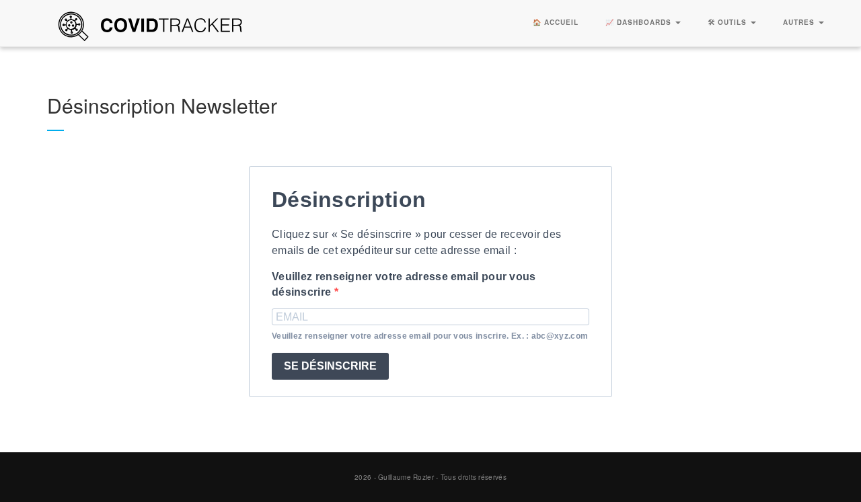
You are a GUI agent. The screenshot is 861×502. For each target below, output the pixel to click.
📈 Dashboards (639, 22)
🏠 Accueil (555, 22)
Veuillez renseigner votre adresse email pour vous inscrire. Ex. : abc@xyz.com (430, 336)
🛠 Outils (728, 22)
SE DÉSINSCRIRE (330, 366)
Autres (800, 22)
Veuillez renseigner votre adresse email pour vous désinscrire (404, 284)
